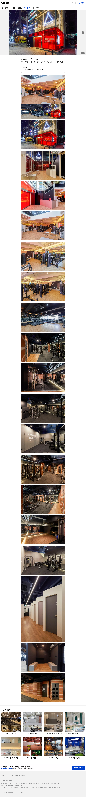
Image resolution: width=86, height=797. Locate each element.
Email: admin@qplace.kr (31, 783)
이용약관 (8, 775)
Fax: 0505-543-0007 (57, 783)
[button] (63, 59)
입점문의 (72, 3)
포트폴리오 (27, 8)
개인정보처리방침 (16, 775)
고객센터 (3, 775)
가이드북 (38, 8)
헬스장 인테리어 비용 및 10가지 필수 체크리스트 (35, 69)
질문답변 (20, 8)
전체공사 (7, 8)
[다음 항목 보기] (83, 32)
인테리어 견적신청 (78, 768)
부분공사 (13, 8)
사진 (33, 8)
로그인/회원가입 (80, 3)
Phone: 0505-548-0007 (44, 783)
